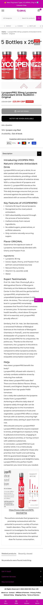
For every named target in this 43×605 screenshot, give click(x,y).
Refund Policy (9, 595)
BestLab (32, 26)
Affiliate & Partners (22, 592)
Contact (12, 592)
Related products (9, 554)
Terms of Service (33, 595)
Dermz (8, 26)
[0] (39, 10)
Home (4, 32)
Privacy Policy (35, 592)
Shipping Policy (20, 595)
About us (4, 592)
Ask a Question (7, 125)
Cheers (20, 26)
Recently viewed (25, 554)
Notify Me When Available (21, 119)
